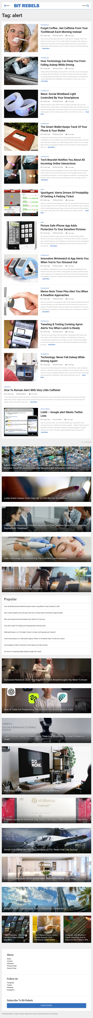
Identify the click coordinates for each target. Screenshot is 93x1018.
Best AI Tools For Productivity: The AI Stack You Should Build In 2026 (38, 709)
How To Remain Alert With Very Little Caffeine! (32, 390)
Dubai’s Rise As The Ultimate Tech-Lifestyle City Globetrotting (35, 908)
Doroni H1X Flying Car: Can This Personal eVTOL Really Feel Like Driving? (41, 849)
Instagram (10, 990)
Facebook (10, 983)
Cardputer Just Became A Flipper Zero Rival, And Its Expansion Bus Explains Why (76, 937)
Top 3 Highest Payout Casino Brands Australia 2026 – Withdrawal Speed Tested (46, 937)
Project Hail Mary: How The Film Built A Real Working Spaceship (14, 937)
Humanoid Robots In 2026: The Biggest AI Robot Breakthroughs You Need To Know (45, 679)
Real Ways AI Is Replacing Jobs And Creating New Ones (32, 790)
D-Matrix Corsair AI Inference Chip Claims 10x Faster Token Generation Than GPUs (46, 819)
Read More (45, 48)
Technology (45, 25)
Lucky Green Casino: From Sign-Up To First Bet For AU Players (35, 498)
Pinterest (10, 987)
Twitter (9, 985)
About (9, 959)
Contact (10, 961)
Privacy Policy (12, 966)
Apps (42, 189)
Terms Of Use (11, 968)
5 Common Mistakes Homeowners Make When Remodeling (34, 878)
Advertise (10, 963)
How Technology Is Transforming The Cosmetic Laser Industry (35, 558)
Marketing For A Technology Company (23, 588)
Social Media (45, 409)
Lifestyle (7, 387)
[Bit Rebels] (25, 7)
